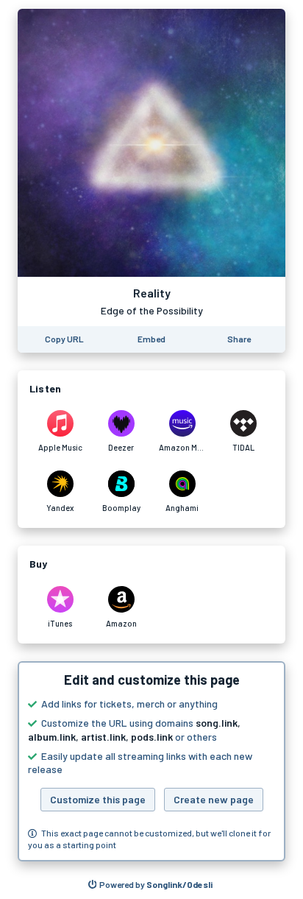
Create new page (214, 799)
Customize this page (98, 799)
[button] (151, 761)
